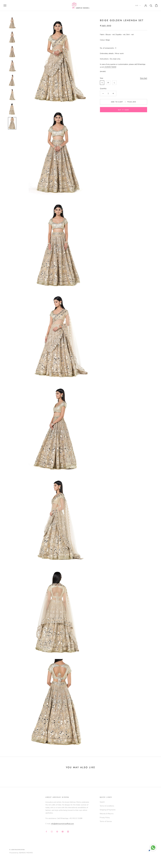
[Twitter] (111, 71)
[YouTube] (62, 831)
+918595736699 (110, 67)
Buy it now (123, 110)
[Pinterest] (114, 71)
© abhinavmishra (17, 850)
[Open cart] (156, 5)
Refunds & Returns (107, 814)
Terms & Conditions (107, 806)
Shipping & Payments (108, 810)
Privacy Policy (105, 817)
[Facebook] (108, 71)
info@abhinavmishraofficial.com (62, 824)
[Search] (151, 5)
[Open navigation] (5, 5)
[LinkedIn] (68, 831)
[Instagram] (52, 831)
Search (102, 802)
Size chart (143, 78)
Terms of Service (106, 821)
